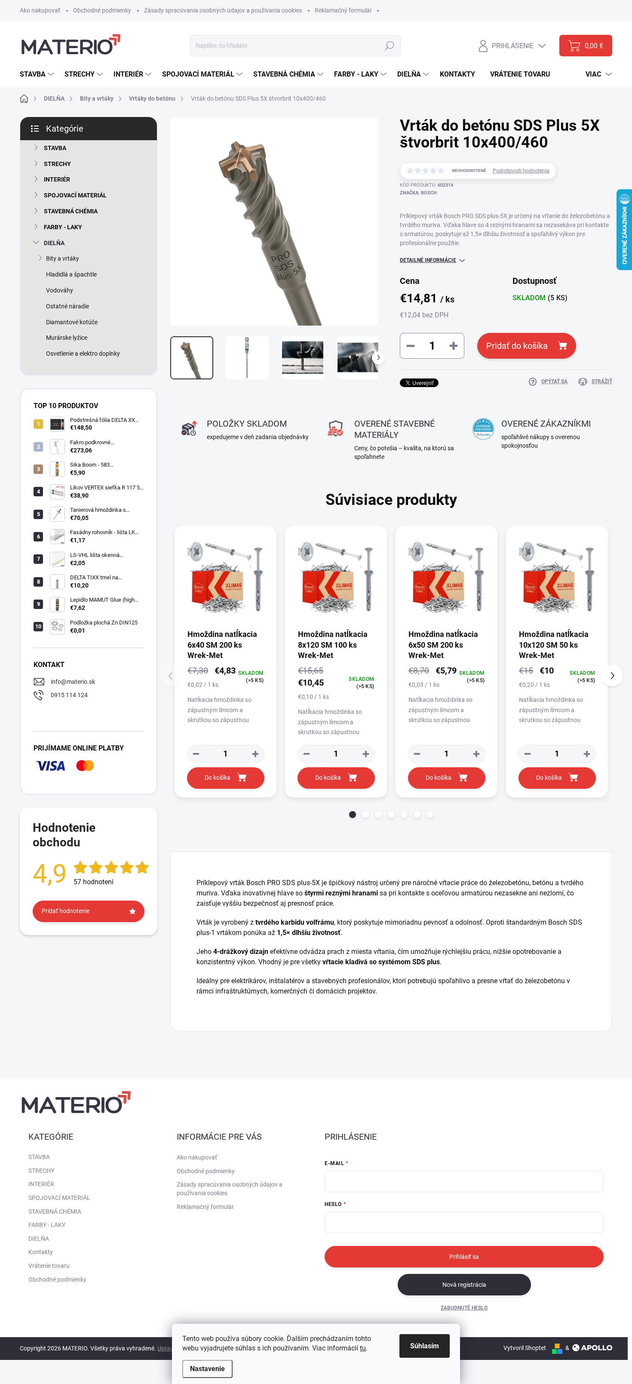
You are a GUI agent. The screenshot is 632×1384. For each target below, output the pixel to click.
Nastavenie (207, 1369)
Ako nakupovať (40, 10)
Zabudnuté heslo (464, 1308)
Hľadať (389, 45)
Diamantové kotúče (72, 322)
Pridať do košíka (517, 346)
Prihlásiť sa (464, 1256)
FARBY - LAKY (63, 227)
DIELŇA (54, 243)
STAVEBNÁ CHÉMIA (71, 211)
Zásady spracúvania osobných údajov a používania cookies (223, 10)
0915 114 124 (69, 695)
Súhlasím (424, 1346)
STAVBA (55, 148)
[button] (352, 814)
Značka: (418, 193)
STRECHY (57, 163)
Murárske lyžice (66, 337)
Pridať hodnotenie (65, 910)
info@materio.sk (73, 681)
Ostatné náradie (67, 306)
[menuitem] (38, 74)
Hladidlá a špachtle (71, 274)
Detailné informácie (428, 260)
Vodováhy (59, 290)
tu (363, 1348)
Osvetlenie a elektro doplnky (83, 353)
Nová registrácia (464, 1284)
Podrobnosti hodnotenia (521, 171)
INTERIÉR (57, 179)
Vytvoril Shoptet (524, 1347)
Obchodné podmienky (102, 10)
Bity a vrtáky (62, 258)
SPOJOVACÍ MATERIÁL (75, 195)
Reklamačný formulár (343, 10)
